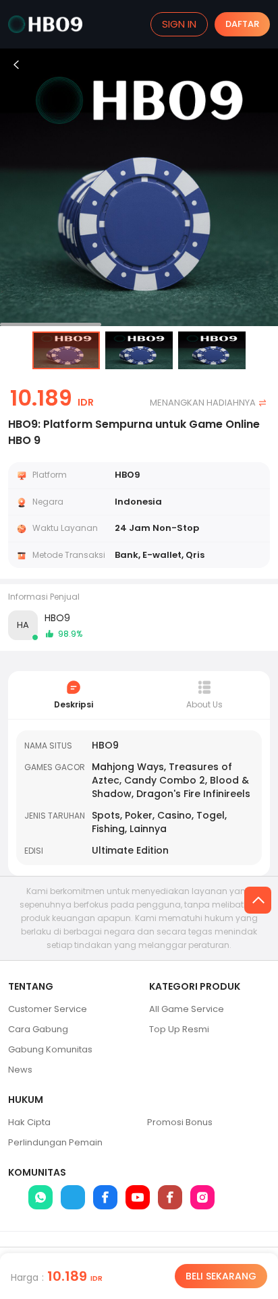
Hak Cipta (29, 1122)
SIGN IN (179, 24)
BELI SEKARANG (221, 1276)
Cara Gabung (38, 1029)
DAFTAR (242, 24)
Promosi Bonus (180, 1122)
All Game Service (186, 1009)
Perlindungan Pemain (55, 1142)
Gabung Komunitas (50, 1049)
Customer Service (47, 1009)
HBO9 (57, 618)
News (20, 1069)
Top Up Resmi (179, 1029)
